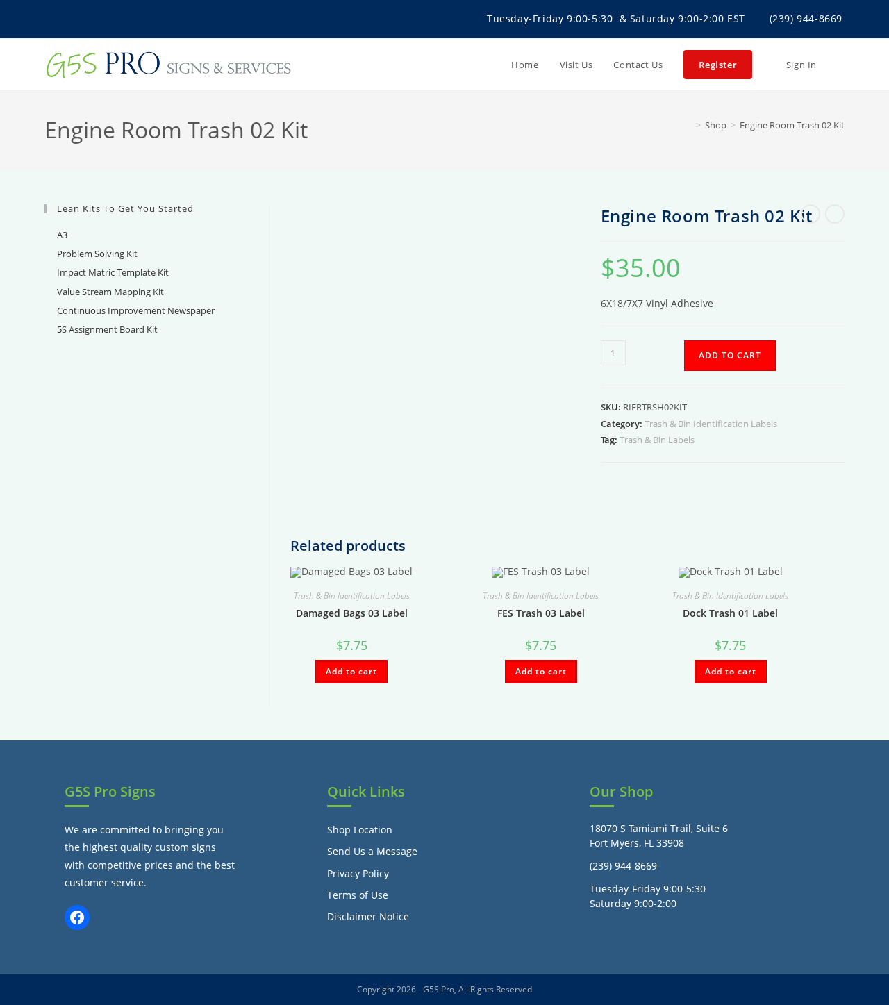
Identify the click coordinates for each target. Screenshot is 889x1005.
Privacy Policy (358, 873)
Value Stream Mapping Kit (110, 291)
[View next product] (835, 214)
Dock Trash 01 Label (730, 613)
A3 (62, 235)
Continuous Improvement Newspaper (136, 310)
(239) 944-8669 (806, 18)
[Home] (688, 125)
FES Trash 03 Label (541, 613)
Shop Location (359, 829)
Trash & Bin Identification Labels (711, 423)
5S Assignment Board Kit (107, 329)
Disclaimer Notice (368, 916)
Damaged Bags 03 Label (352, 613)
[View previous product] (810, 214)
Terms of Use (357, 895)
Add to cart (730, 355)
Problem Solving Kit (97, 253)
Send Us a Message (372, 851)
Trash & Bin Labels (657, 439)
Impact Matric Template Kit (113, 272)
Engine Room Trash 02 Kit (792, 125)
